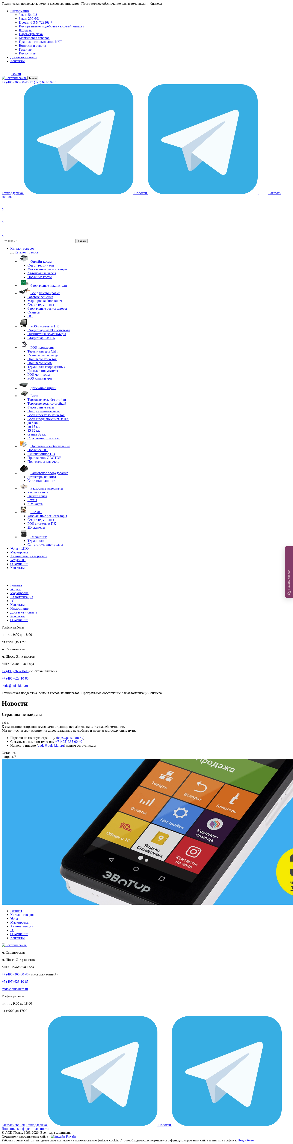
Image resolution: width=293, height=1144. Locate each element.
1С (12, 601)
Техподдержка (13, 193)
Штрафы (25, 30)
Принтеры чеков (39, 363)
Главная (16, 585)
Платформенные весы (43, 411)
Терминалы (35, 541)
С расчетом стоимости (43, 438)
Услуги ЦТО (19, 548)
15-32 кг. (33, 430)
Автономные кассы (41, 273)
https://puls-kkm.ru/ (70, 738)
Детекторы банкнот (41, 477)
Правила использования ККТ (40, 42)
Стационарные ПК (41, 338)
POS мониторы (38, 374)
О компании (19, 564)
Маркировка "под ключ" (45, 301)
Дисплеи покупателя (42, 370)
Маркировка (19, 552)
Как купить (27, 53)
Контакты (17, 61)
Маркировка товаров (34, 38)
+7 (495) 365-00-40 (15, 82)
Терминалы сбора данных (46, 367)
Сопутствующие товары (45, 544)
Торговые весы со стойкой (46, 403)
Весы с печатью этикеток (46, 415)
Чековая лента (37, 492)
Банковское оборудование (49, 473)
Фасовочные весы (40, 407)
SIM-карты (35, 504)
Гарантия (25, 49)
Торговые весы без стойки (46, 399)
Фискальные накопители (48, 285)
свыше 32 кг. (36, 434)
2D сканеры (36, 527)
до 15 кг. (33, 426)
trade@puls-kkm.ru (15, 685)
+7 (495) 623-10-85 (42, 82)
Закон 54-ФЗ (28, 15)
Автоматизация (21, 597)
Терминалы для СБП (42, 351)
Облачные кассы (39, 277)
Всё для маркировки (45, 293)
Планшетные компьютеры (46, 334)
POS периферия (42, 347)
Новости (141, 193)
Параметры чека (31, 34)
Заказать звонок (13, 1125)
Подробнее (246, 1140)
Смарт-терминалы (40, 265)
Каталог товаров (22, 248)
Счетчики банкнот (41, 480)
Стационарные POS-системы (48, 330)
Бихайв (71, 1136)
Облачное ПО (37, 450)
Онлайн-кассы (41, 261)
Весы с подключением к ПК (48, 419)
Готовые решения (40, 297)
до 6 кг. (32, 423)
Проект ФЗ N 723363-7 (35, 22)
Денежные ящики (43, 388)
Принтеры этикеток (42, 359)
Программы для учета (43, 461)
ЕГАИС (36, 512)
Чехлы (32, 500)
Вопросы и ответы (32, 45)
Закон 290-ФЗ (29, 18)
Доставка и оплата (23, 57)
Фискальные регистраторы (47, 269)
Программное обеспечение (50, 446)
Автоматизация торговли (28, 556)
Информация (19, 11)
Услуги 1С (18, 560)
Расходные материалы (46, 488)
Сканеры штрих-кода (42, 355)
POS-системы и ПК (44, 326)
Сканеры (34, 312)
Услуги (15, 589)
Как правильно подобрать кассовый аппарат (51, 26)
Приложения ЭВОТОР (44, 458)
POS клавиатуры (39, 378)
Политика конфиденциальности (25, 1128)
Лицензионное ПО (41, 454)
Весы (34, 396)
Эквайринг (38, 537)
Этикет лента (37, 496)
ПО (30, 316)
